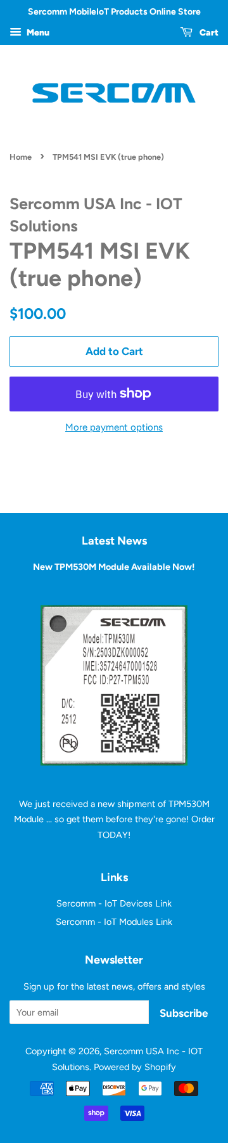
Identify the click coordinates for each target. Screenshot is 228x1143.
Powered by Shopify (135, 1067)
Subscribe (184, 1013)
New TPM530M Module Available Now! (114, 566)
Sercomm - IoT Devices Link (114, 903)
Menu (37, 32)
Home (21, 157)
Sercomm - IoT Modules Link (114, 921)
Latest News (114, 540)
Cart (208, 32)
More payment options (114, 427)
